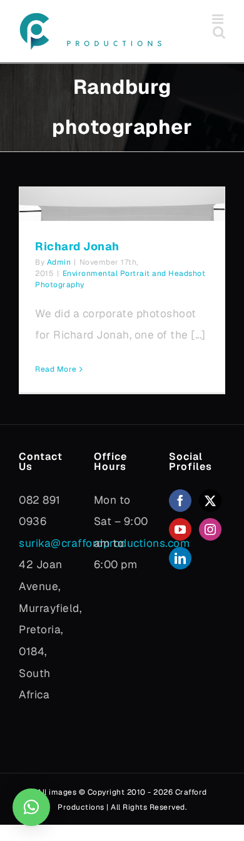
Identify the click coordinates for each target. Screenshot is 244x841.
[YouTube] (180, 529)
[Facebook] (180, 500)
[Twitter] (210, 500)
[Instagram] (210, 529)
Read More (56, 369)
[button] (31, 807)
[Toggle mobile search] (219, 32)
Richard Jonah (77, 246)
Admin (59, 262)
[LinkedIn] (180, 558)
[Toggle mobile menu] (219, 19)
